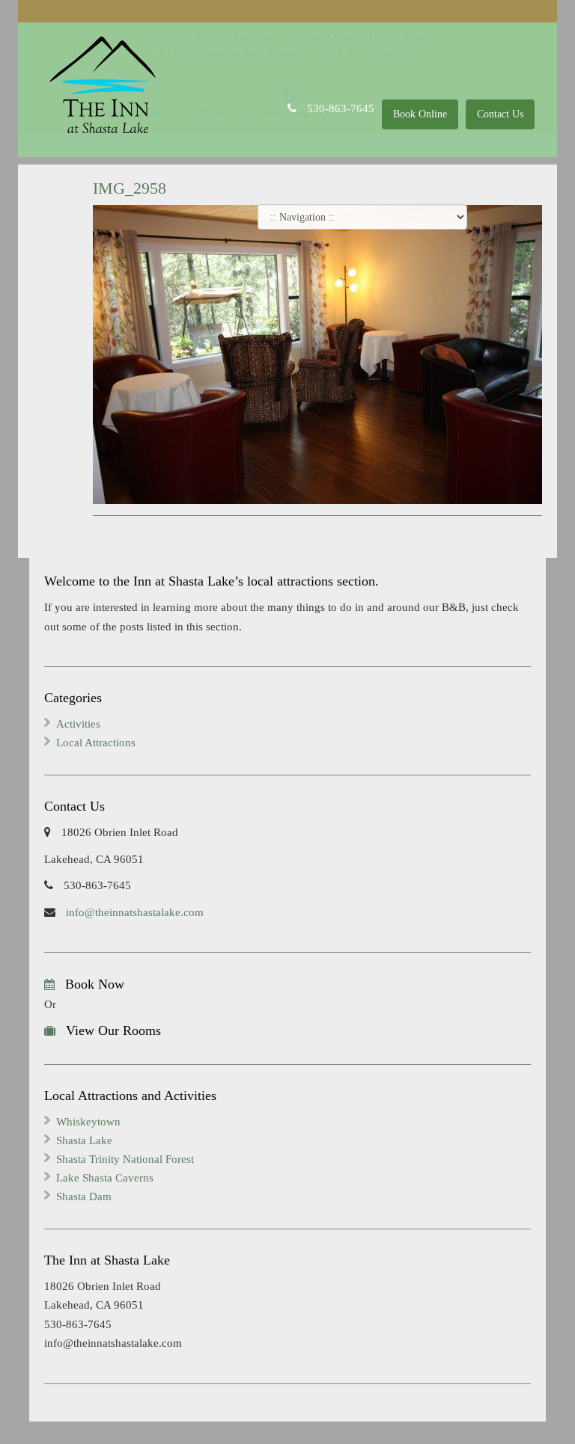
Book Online (420, 114)
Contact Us (500, 114)
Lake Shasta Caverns (104, 1178)
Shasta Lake (84, 1140)
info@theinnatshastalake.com (133, 912)
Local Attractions (96, 743)
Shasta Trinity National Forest (125, 1159)
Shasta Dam (84, 1196)
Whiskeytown (88, 1122)
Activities (78, 724)
